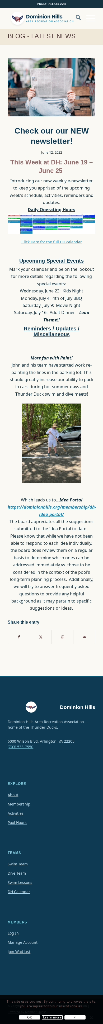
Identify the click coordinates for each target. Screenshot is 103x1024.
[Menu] (88, 18)
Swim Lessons (20, 882)
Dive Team (17, 873)
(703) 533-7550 (20, 746)
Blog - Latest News (42, 36)
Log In (13, 933)
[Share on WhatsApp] (62, 637)
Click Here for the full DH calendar (51, 241)
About (13, 794)
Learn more (52, 1017)
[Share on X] (41, 637)
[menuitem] (76, 21)
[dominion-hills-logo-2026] (43, 18)
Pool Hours (17, 822)
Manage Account (23, 942)
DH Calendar (19, 891)
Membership (19, 804)
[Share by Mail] (84, 637)
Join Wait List (19, 951)
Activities (16, 813)
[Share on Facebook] (19, 637)
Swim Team (18, 863)
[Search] (76, 18)
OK (29, 1017)
